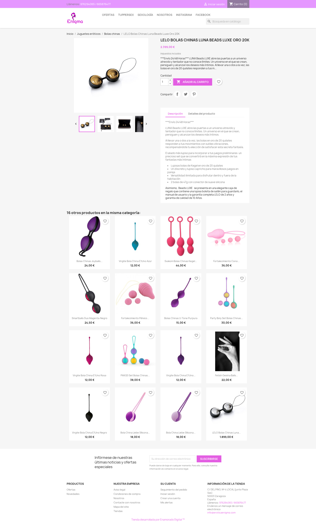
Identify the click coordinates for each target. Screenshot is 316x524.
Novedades (73, 493)
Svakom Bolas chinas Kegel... (181, 261)
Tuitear (185, 94)
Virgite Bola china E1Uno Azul (135, 261)
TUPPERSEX (126, 15)
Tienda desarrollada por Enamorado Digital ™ (158, 519)
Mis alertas (166, 502)
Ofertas (108, 15)
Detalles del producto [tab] (201, 113)
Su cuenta (168, 484)
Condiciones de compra (127, 493)
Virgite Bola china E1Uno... (181, 375)
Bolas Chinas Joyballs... (90, 261)
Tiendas (118, 511)
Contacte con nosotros (127, 502)
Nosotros (164, 15)
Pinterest (194, 94)
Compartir (177, 94)
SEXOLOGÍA (145, 15)
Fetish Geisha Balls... (226, 375)
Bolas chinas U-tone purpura (180, 318)
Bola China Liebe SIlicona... (135, 432)
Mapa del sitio (121, 506)
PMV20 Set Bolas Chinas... (135, 375)
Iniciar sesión (167, 493)
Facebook (203, 15)
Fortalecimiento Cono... (226, 261)
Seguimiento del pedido (173, 489)
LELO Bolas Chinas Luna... (226, 432)
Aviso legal (119, 489)
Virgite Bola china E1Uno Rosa (89, 375)
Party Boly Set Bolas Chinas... (226, 318)
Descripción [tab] (175, 113)
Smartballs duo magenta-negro (89, 318)
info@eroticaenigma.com (221, 512)
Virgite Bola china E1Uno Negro (89, 432)
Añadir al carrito (193, 82)
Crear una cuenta (170, 498)
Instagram (184, 15)
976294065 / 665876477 (95, 4)
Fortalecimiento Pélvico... (135, 318)
